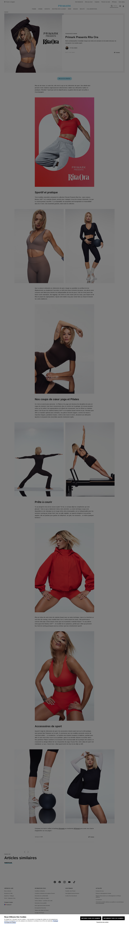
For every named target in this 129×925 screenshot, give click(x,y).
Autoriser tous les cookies (113, 918)
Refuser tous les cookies (90, 918)
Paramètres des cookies (102, 922)
